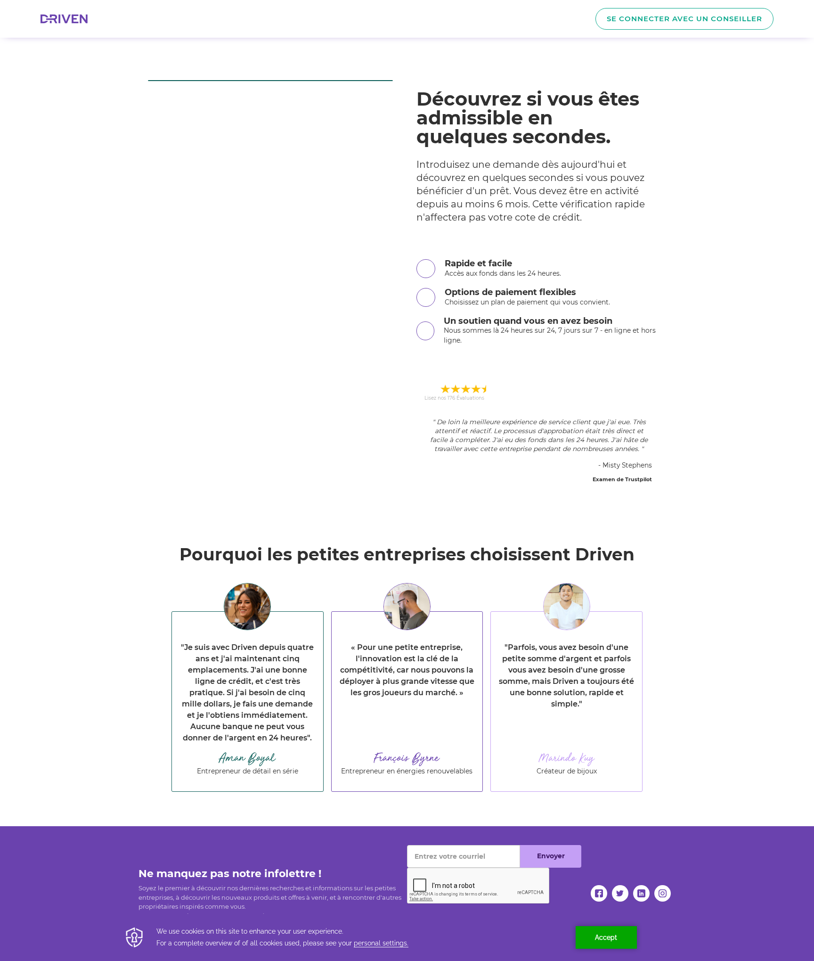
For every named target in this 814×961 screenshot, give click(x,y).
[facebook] (599, 893)
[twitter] (620, 893)
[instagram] (662, 893)
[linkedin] (641, 893)
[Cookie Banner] (407, 937)
